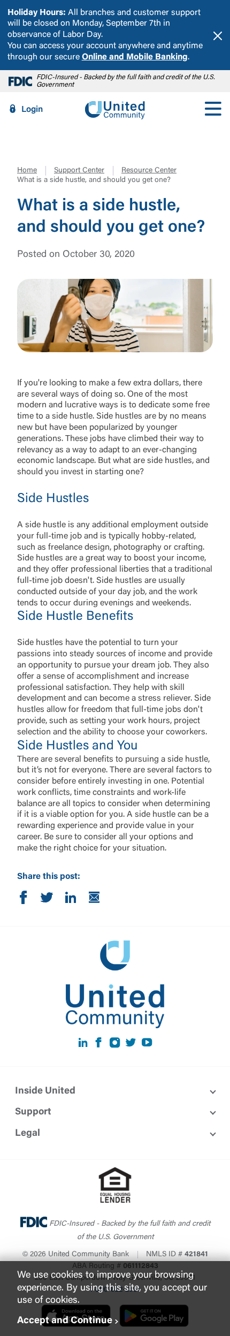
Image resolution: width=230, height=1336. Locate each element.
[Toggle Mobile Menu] (212, 109)
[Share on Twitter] (47, 899)
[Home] (115, 109)
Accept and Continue (64, 1321)
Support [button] (33, 1112)
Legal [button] (27, 1133)
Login (32, 109)
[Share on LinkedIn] (70, 899)
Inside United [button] (45, 1091)
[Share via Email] (94, 899)
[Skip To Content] (15, 4)
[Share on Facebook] (23, 899)
